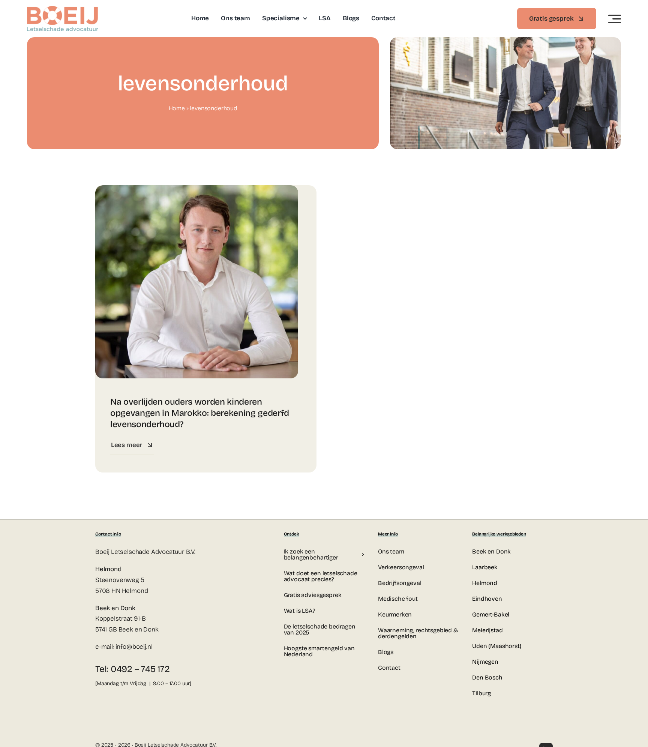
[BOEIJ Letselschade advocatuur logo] (62, 9)
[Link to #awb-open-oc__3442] (614, 19)
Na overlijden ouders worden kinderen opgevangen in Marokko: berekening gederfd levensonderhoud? (199, 413)
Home (177, 108)
